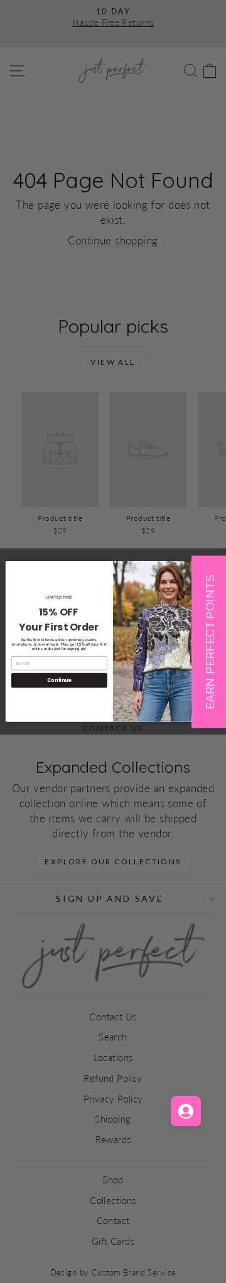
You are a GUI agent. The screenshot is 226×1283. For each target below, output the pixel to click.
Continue (59, 680)
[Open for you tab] (186, 1111)
